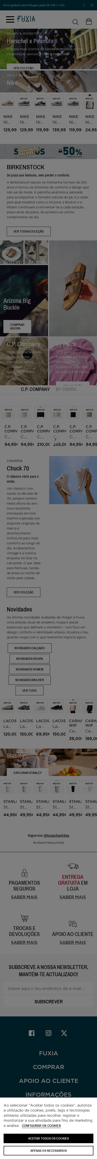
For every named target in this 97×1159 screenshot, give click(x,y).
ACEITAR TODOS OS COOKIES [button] (48, 1138)
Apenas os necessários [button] (48, 1150)
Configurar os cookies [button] (41, 1126)
